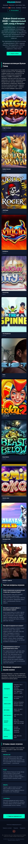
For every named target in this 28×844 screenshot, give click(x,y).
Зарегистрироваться (14, 816)
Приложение (12, 5)
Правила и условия (7, 828)
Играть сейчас (15, 53)
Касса (24, 5)
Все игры (13, 7)
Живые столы (6, 7)
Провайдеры (18, 7)
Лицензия (16, 828)
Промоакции (5, 5)
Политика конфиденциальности (14, 824)
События (24, 7)
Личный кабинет (15, 10)
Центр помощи (18, 5)
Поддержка (22, 828)
